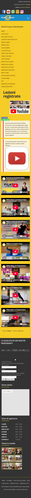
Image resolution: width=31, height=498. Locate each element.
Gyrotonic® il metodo (8, 75)
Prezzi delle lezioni (7, 61)
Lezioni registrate (6, 86)
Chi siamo (9, 480)
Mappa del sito (24, 483)
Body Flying (5, 72)
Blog (28, 480)
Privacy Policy (14, 483)
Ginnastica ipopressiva (8, 84)
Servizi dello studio (7, 67)
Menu (28, 18)
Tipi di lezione (5, 59)
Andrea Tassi (5, 45)
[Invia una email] (17, 11)
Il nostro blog (6, 50)
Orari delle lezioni (7, 64)
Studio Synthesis (6, 56)
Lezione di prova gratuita (9, 39)
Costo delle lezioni (19, 480)
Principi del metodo (7, 53)
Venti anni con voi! (7, 37)
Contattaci (4, 34)
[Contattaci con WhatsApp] (13, 11)
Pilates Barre (5, 78)
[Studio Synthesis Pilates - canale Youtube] (17, 158)
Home (3, 31)
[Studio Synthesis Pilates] (4, 11)
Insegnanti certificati (8, 70)
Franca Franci (5, 42)
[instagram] (22, 11)
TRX (2, 81)
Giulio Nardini (5, 48)
